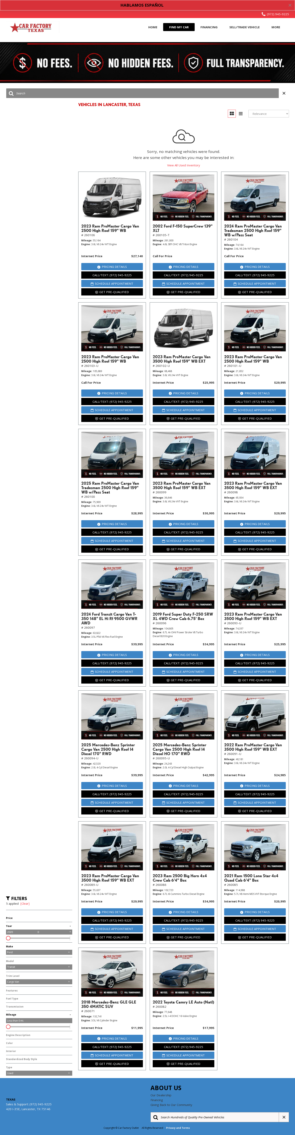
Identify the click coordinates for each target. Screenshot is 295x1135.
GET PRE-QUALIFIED (114, 292)
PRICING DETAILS (114, 267)
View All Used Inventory (183, 165)
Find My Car (179, 27)
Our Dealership (161, 1095)
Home (152, 27)
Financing (209, 27)
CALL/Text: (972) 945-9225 (112, 275)
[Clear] (25, 903)
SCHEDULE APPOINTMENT (114, 283)
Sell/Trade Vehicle (244, 27)
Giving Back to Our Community (171, 1105)
